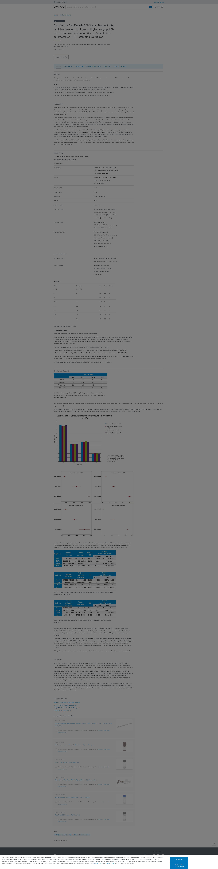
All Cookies (179, 859)
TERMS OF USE (110, 863)
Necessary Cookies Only (179, 865)
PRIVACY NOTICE (98, 863)
